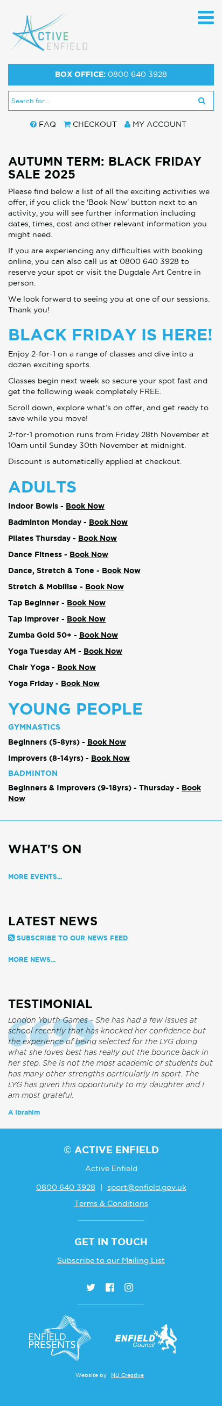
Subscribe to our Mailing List (111, 1260)
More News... (32, 959)
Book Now (85, 506)
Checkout (95, 124)
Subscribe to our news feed (72, 937)
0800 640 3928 (137, 74)
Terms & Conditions (111, 1203)
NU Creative (127, 1375)
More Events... (35, 876)
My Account (159, 124)
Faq (47, 124)
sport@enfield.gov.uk (146, 1187)
